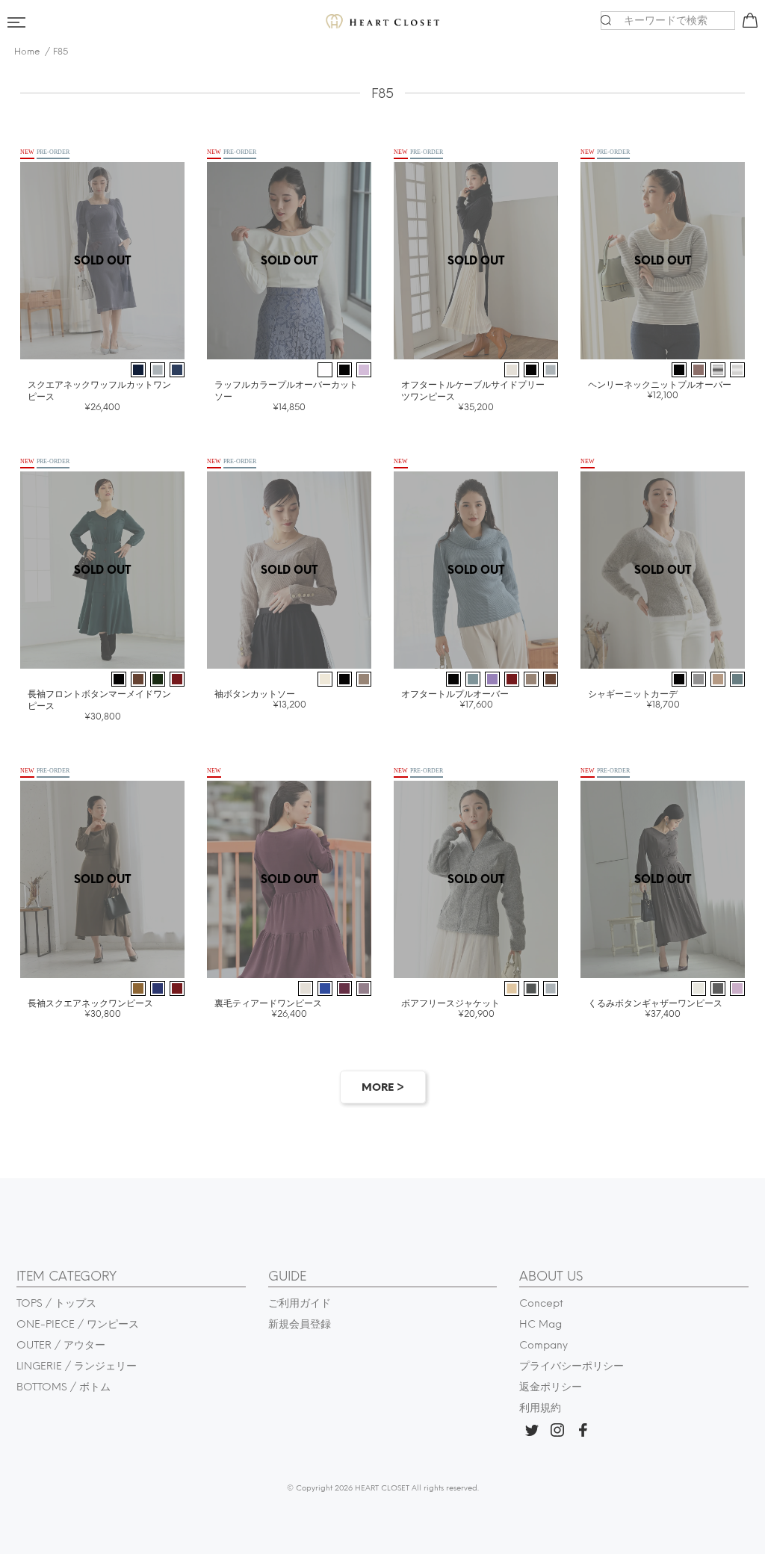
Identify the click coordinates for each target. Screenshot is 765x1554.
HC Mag (540, 1324)
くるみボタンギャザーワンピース (655, 1008)
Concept (541, 1303)
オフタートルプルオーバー (455, 699)
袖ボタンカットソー (260, 699)
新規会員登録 (299, 1324)
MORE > (383, 1087)
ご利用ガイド (299, 1303)
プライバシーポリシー (571, 1366)
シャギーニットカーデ (634, 699)
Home (27, 51)
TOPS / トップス (56, 1303)
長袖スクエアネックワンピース (90, 1008)
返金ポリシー (550, 1387)
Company (543, 1345)
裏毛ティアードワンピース (268, 1008)
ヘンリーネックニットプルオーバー (659, 390)
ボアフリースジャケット (450, 1008)
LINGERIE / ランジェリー (76, 1366)
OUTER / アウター (60, 1345)
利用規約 (540, 1408)
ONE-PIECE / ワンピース (77, 1324)
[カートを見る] (748, 23)
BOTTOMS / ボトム (63, 1387)
